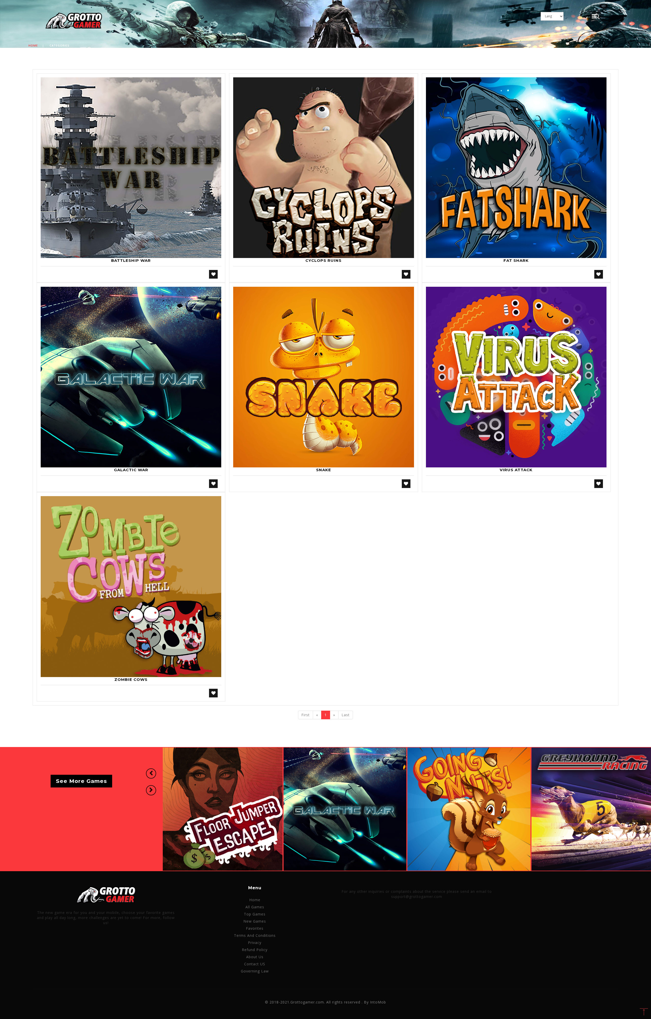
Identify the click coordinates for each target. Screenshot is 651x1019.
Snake (323, 469)
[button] (151, 773)
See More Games (81, 781)
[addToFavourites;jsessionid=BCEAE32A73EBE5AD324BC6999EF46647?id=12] (213, 274)
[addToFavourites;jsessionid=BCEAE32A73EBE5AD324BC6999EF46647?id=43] (598, 274)
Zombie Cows (130, 679)
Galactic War (131, 469)
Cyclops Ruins (323, 260)
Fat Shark (516, 260)
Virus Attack (516, 469)
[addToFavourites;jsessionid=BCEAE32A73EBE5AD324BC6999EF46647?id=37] (406, 274)
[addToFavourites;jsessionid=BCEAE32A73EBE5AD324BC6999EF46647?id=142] (598, 483)
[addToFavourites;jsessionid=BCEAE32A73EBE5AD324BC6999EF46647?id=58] (213, 483)
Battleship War (131, 260)
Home (33, 45)
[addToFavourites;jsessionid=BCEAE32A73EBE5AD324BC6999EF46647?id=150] (213, 693)
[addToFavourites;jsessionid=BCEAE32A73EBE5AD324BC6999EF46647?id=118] (406, 483)
